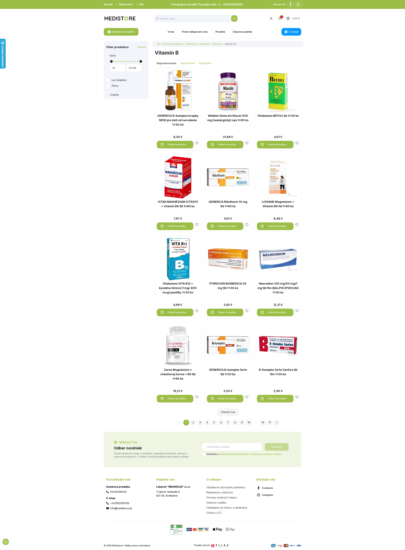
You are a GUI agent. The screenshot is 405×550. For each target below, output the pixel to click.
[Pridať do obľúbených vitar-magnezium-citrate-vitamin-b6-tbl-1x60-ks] (197, 224)
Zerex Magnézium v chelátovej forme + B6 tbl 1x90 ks (178, 374)
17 (270, 422)
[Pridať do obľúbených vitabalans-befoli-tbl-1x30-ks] (297, 143)
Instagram (267, 495)
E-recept (293, 31)
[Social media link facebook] (290, 4)
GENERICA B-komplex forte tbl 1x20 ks (228, 372)
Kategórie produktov (123, 31)
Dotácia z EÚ (214, 512)
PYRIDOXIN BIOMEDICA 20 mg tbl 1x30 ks (227, 286)
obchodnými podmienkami (233, 454)
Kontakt (108, 4)
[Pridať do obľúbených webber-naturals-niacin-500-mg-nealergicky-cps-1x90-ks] (247, 143)
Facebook (267, 488)
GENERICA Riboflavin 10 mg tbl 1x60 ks (228, 204)
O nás (171, 31)
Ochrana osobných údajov (221, 497)
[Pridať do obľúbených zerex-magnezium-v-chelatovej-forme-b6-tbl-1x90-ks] (197, 397)
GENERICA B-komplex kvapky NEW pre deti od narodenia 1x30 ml (177, 120)
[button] (234, 18)
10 (249, 422)
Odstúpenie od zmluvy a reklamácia (226, 507)
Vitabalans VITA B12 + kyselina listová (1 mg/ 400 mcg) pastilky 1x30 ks (178, 288)
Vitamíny (217, 44)
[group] (228, 63)
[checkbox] (107, 80)
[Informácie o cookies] (6, 542)
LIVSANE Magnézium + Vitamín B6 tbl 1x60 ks (278, 204)
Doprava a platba (242, 31)
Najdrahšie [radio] (205, 63)
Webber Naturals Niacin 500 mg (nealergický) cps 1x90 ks (228, 118)
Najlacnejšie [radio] (188, 63)
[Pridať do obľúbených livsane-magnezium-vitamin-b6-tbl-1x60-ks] (297, 224)
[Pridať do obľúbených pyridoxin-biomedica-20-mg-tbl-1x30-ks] (247, 311)
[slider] (111, 61)
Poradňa (220, 31)
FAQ (141, 4)
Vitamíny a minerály (197, 44)
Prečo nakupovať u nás (195, 31)
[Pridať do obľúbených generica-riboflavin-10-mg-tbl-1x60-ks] (247, 224)
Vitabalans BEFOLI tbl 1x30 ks (278, 115)
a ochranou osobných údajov (265, 454)
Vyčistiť (141, 47)
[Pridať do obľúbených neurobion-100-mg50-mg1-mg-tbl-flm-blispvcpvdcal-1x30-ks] (297, 311)
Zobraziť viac (228, 412)
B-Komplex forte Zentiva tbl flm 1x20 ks (278, 372)
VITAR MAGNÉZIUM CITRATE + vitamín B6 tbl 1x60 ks (178, 204)
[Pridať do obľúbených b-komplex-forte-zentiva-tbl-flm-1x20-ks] (297, 397)
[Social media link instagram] (298, 4)
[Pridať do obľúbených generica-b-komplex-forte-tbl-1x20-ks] (247, 397)
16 (263, 422)
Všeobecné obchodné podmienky (225, 487)
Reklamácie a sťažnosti (219, 492)
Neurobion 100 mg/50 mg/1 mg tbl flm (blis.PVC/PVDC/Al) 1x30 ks (278, 288)
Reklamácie (126, 4)
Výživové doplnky (173, 44)
